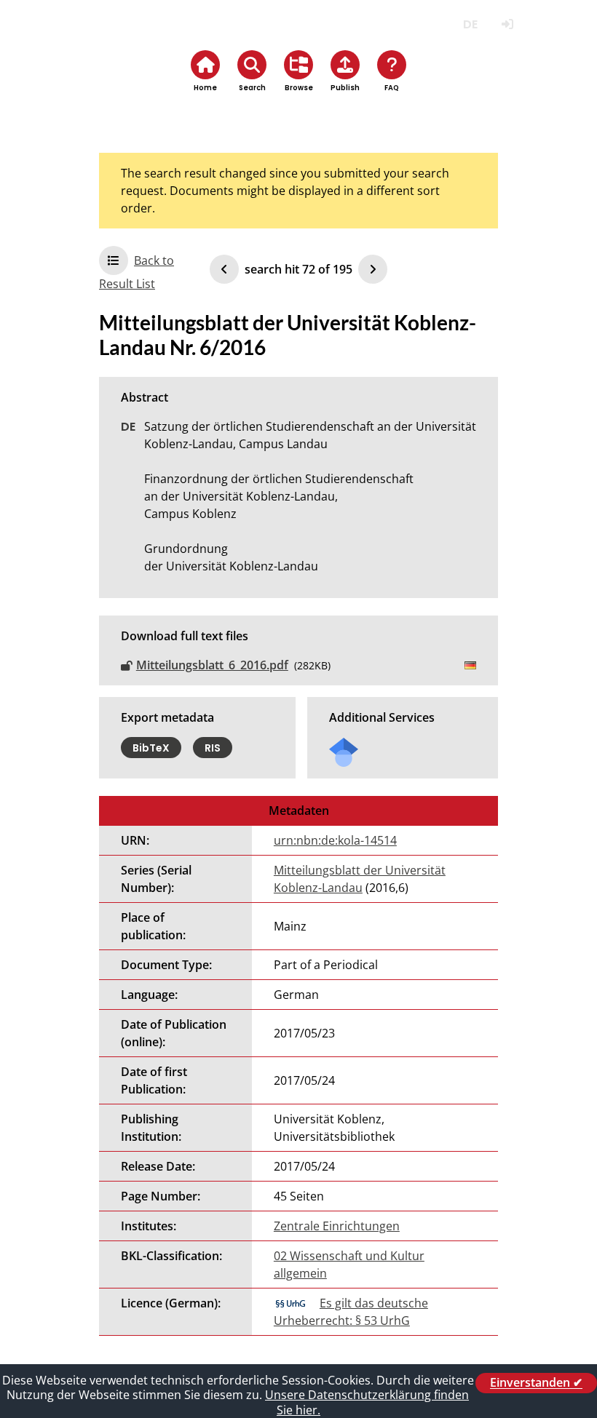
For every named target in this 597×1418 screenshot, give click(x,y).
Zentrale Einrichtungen (337, 1226)
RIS (213, 747)
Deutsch (470, 24)
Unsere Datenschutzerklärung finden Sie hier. (367, 1402)
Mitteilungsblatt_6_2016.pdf (212, 665)
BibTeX (151, 747)
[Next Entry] (372, 269)
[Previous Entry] (224, 269)
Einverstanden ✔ (536, 1383)
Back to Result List (136, 272)
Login (507, 24)
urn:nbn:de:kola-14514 (335, 840)
